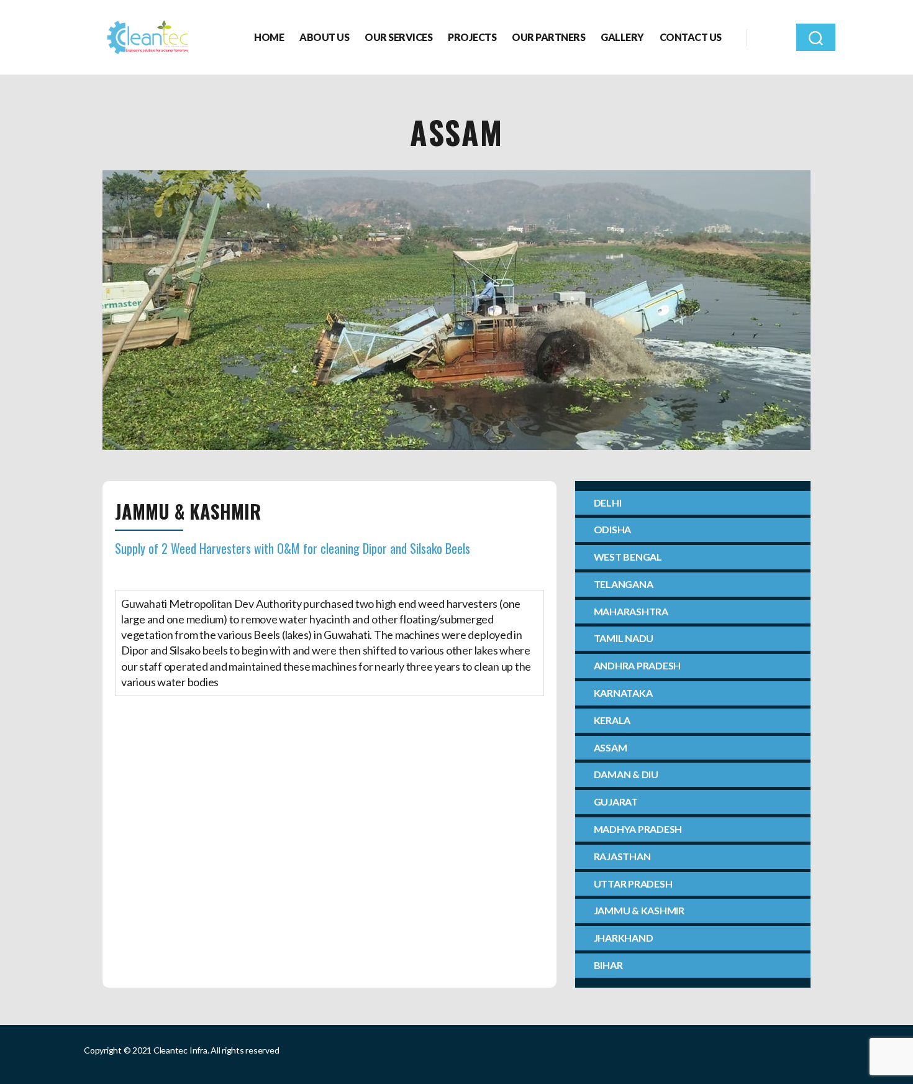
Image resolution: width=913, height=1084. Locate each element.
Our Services (398, 37)
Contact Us (691, 37)
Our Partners (548, 37)
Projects (472, 37)
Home (269, 37)
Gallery (622, 37)
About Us (324, 37)
